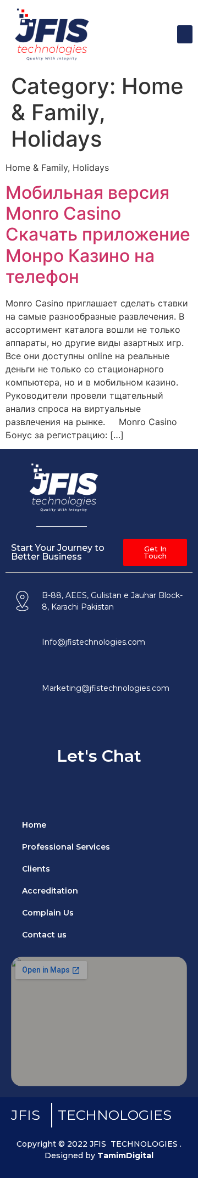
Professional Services (66, 847)
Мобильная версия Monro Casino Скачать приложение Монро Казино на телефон (98, 235)
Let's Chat (99, 756)
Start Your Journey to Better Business (58, 552)
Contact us (44, 935)
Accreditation (50, 891)
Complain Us (48, 913)
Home (34, 825)
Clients (36, 869)
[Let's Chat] (99, 728)
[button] (185, 34)
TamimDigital (125, 1155)
